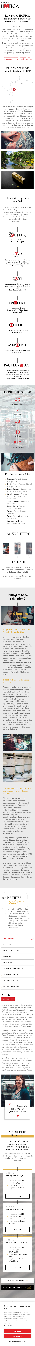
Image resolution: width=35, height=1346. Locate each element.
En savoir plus (8, 1325)
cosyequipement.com (11, 59)
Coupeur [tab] (7, 945)
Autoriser (17, 1336)
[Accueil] (10, 5)
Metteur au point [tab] (10, 981)
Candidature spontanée (14, 1287)
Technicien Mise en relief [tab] (13, 969)
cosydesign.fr (25, 56)
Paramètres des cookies (17, 1341)
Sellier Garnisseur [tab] (11, 951)
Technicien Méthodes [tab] (12, 975)
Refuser (17, 1331)
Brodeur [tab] (7, 957)
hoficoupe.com (26, 59)
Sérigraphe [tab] (8, 963)
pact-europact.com (11, 56)
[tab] (6, 548)
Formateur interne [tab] (11, 987)
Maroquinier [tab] (9, 939)
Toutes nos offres (15, 1281)
